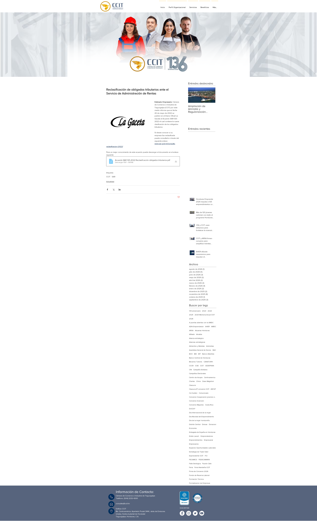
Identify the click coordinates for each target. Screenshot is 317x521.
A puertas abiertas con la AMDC (201, 323)
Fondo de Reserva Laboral (199, 475)
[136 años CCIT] (155, 70)
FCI (206, 456)
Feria (191, 467)
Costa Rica (209, 405)
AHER (207, 326)
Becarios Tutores (195, 362)
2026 (191, 319)
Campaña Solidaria (200, 370)
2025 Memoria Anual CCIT (205, 315)
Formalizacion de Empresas (199, 483)
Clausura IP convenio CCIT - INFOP (202, 389)
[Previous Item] (192, 95)
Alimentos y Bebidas (197, 346)
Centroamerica (209, 377)
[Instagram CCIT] (188, 513)
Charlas (192, 381)
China (198, 381)
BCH (191, 354)
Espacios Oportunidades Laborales (202, 448)
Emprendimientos (195, 440)
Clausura (192, 385)
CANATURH (208, 362)
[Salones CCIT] (157, 70)
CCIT (108, 177)
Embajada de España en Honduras (202, 432)
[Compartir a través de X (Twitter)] (113, 189)
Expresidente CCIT (196, 456)
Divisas (204, 424)
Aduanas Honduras (202, 330)
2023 (204, 311)
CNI (190, 370)
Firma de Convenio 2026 (198, 471)
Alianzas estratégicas (197, 342)
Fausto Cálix (206, 464)
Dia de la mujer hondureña (199, 420)
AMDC (213, 326)
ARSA (191, 330)
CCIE (197, 366)
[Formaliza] (159, 70)
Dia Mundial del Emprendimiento (201, 417)
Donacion (212, 424)
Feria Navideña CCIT (202, 467)
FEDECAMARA (204, 460)
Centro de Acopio (196, 377)
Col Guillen (193, 393)
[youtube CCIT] (201, 513)
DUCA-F (192, 409)
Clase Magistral (208, 381)
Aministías (210, 346)
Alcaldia (199, 334)
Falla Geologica (195, 464)
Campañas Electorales (197, 373)
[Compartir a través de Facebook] (107, 189)
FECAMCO (193, 460)
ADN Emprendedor (196, 326)
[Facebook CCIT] (182, 513)
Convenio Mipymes (196, 405)
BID (195, 354)
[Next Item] (211, 95)
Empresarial (208, 440)
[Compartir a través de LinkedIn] (119, 189)
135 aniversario (195, 311)
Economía (193, 428)
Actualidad (110, 182)
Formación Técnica (196, 479)
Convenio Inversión (196, 401)
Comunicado (203, 393)
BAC (214, 350)
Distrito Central (194, 424)
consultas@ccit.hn (123, 503)
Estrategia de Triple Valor (198, 452)
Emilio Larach (194, 436)
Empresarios (194, 444)
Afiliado (192, 334)
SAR (113, 177)
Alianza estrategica (196, 338)
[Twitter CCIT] (195, 513)
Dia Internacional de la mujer (200, 413)
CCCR (191, 366)
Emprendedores (207, 436)
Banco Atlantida (208, 354)
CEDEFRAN (209, 366)
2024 (210, 311)
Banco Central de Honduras (199, 358)
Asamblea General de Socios (200, 350)
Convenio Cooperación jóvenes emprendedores (202, 397)
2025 (191, 315)
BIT (199, 354)
